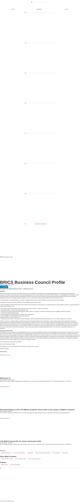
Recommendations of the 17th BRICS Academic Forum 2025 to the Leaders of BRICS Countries (37, 410)
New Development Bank (20, 458)
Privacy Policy (4, 464)
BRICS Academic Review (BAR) (42, 452)
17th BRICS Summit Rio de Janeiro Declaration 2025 (20, 441)
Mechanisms (65, 452)
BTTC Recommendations (19, 452)
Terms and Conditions (15, 464)
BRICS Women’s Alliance (35, 458)
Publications (30, 452)
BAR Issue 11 (5, 378)
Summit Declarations (6, 452)
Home (12, 9)
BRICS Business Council (7, 458)
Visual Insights (56, 452)
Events (66, 9)
